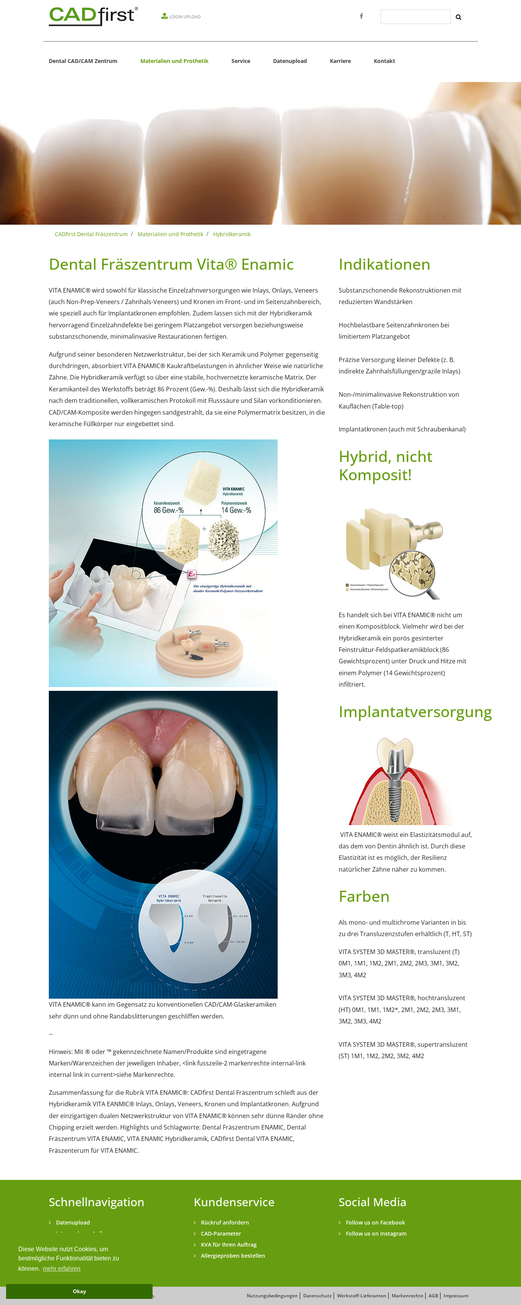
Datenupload (290, 60)
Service (241, 60)
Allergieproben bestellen (232, 1255)
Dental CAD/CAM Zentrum (83, 60)
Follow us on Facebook (374, 1222)
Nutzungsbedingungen (272, 1295)
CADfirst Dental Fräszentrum (91, 234)
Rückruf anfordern (224, 1222)
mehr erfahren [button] (61, 1268)
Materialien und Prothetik (174, 60)
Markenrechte (407, 1295)
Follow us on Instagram (375, 1233)
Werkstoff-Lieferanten (361, 1295)
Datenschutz (317, 1295)
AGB (433, 1295)
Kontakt (384, 60)
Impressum (456, 1295)
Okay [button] (79, 1291)
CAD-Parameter (220, 1233)
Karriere (340, 60)
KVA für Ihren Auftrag (228, 1244)
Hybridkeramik (232, 234)
